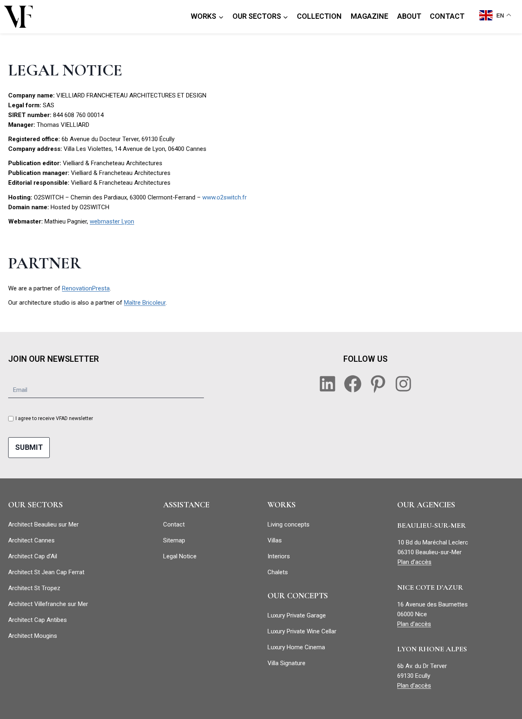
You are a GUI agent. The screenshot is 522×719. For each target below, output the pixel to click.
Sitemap (174, 540)
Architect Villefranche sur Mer (48, 604)
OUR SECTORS (35, 505)
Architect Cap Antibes (37, 620)
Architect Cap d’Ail (32, 556)
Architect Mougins (32, 635)
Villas (275, 540)
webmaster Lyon (112, 221)
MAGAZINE (369, 16)
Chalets (278, 572)
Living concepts (289, 524)
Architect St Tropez (34, 588)
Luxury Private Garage (297, 615)
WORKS (282, 505)
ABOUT (409, 16)
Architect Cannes (31, 540)
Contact (174, 524)
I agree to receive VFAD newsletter (54, 418)
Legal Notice (180, 556)
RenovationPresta (86, 288)
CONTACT (447, 16)
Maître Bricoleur (145, 302)
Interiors (279, 556)
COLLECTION (319, 16)
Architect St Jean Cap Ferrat (46, 572)
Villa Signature (286, 663)
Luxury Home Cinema (296, 647)
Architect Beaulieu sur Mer (43, 524)
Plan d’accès (414, 562)
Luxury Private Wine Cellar (302, 631)
